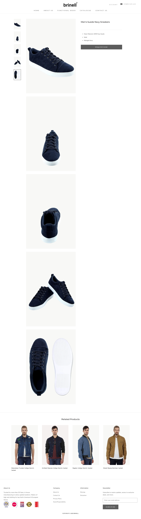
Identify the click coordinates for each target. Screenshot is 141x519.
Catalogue (85, 10)
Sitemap (82, 492)
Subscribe (110, 507)
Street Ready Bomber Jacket (113, 468)
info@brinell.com (130, 4)
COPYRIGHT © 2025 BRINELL (70, 513)
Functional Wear (66, 10)
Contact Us (101, 10)
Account (113, 4)
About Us (48, 10)
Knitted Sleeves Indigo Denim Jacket (55, 468)
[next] (134, 447)
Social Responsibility (59, 502)
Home (36, 10)
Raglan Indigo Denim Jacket (82, 468)
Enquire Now (101, 47)
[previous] (6, 447)
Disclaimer (83, 495)
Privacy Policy (57, 499)
